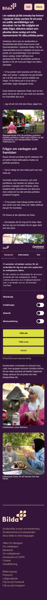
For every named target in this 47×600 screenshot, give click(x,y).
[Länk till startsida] (14, 517)
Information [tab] (23, 254)
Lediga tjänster (10, 578)
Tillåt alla (23, 333)
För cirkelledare (10, 546)
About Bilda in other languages (18, 535)
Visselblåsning (10, 564)
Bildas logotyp (10, 571)
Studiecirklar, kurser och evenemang (21, 528)
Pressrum (8, 575)
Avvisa (23, 350)
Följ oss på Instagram (14, 585)
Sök (28, 7)
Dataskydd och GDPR (14, 557)
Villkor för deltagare (12, 543)
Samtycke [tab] (8, 254)
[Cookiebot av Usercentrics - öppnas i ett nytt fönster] (33, 247)
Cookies (7, 560)
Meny (39, 7)
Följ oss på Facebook (13, 582)
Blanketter (8, 550)
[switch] (40, 305)
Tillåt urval (23, 342)
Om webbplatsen (11, 553)
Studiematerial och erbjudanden (19, 532)
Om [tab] (38, 254)
